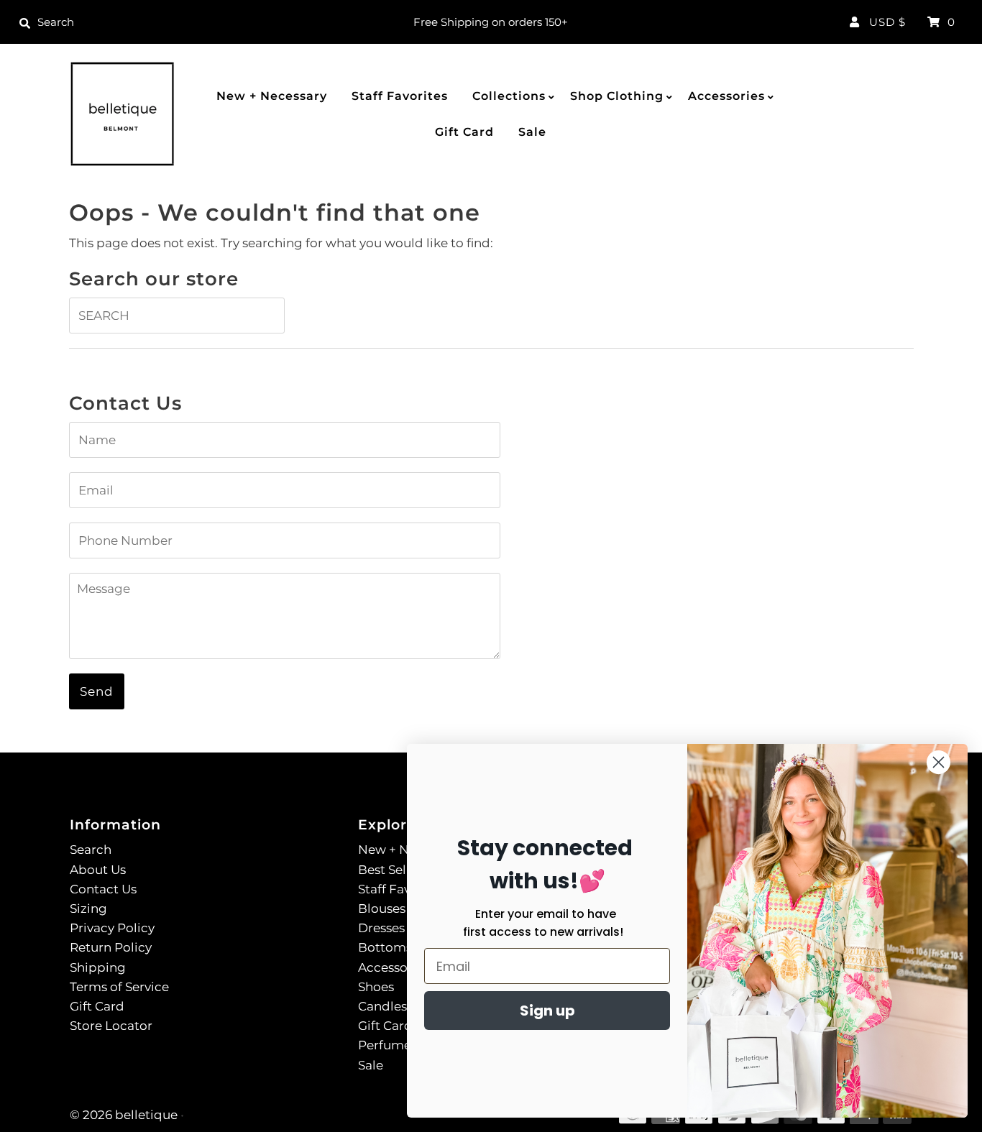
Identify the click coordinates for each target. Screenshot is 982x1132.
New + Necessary (271, 96)
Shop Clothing (617, 96)
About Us (98, 869)
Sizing (88, 908)
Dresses (381, 928)
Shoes (376, 987)
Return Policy (111, 947)
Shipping (98, 967)
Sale (532, 132)
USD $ (887, 22)
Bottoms (385, 947)
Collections (509, 96)
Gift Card (464, 132)
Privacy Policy (112, 928)
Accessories (726, 96)
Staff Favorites (400, 96)
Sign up (547, 1010)
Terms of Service (119, 987)
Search (90, 849)
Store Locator (111, 1025)
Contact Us (103, 889)
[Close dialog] (938, 762)
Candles (382, 1006)
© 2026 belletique (124, 1115)
